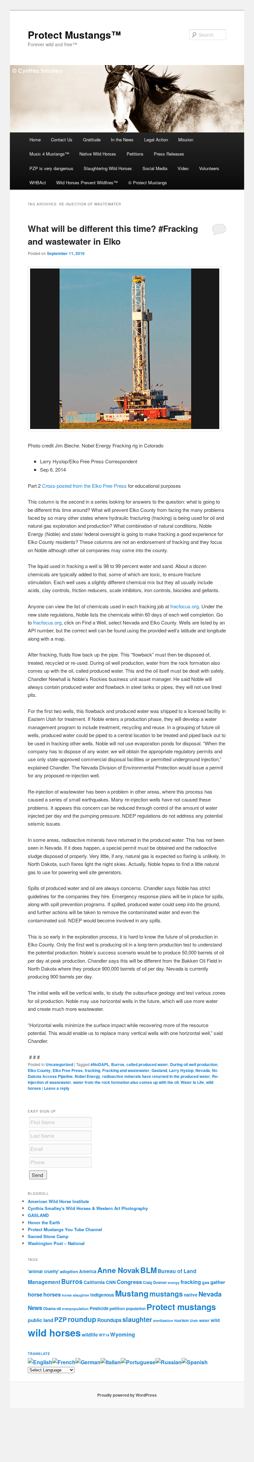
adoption (69, 1271)
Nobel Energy (87, 1076)
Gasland (159, 1070)
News (35, 1308)
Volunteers (209, 168)
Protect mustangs (181, 1307)
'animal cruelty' (43, 1271)
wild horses (54, 1332)
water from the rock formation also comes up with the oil (126, 1082)
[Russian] (168, 1362)
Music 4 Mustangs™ (49, 154)
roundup (82, 1319)
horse (35, 1294)
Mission (185, 139)
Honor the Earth (44, 1222)
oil (59, 1308)
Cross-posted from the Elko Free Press (84, 485)
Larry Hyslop (181, 1070)
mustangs (166, 1294)
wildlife (90, 1334)
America (87, 1271)
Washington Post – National (56, 1243)
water (204, 1320)
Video (183, 168)
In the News (122, 139)
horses (52, 1294)
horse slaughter (75, 1295)
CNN (111, 1282)
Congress (129, 1282)
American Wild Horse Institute (58, 1201)
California (94, 1282)
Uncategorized (59, 1064)
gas (205, 1282)
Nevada (202, 1070)
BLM (148, 1270)
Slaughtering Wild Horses (108, 168)
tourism (181, 1320)
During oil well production (193, 1064)
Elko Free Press (68, 1070)
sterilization (163, 1320)
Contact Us (61, 139)
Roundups (109, 1320)
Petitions (135, 154)
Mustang (131, 1293)
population (136, 1308)
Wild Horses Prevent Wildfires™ (87, 182)
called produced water (147, 1064)
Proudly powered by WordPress (127, 1395)
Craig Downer (155, 1282)
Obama (49, 1308)
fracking (92, 1070)
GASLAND (38, 1215)
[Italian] (111, 1362)
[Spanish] (195, 1362)
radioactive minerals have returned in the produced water (156, 1076)
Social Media (155, 168)
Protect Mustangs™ (74, 34)
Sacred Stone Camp (48, 1236)
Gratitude (92, 139)
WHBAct (37, 182)
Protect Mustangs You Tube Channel (65, 1229)
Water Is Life (192, 1082)
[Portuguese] (138, 1362)
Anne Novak (118, 1270)
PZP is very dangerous (51, 168)
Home (35, 139)
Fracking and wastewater (125, 1070)
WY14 (104, 1335)
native (190, 1295)
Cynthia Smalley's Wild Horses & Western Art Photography (88, 1208)
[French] (63, 1362)
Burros (117, 1064)
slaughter (137, 1319)
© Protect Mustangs (147, 182)
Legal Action (156, 139)
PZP (60, 1319)
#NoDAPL (100, 1064)
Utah (194, 1320)
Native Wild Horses (97, 154)
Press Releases (169, 154)
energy (174, 1282)
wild (215, 1320)
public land (40, 1320)
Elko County (39, 1070)
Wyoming (122, 1334)
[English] (40, 1362)
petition (117, 1308)
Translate (39, 1353)
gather (217, 1282)
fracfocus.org (184, 606)
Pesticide (99, 1308)
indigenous (102, 1294)
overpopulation (75, 1308)
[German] (88, 1362)
